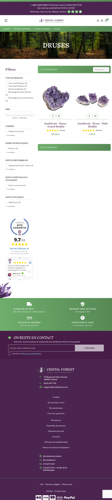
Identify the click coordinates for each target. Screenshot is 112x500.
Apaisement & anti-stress (20, 165)
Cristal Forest (49, 464)
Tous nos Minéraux (17, 83)
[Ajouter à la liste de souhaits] (69, 81)
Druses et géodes (17, 89)
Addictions (14, 202)
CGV (42, 484)
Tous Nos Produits (17, 86)
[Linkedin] (76, 11)
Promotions (56, 420)
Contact (56, 397)
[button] (19, 69)
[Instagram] (72, 11)
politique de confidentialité (31, 353)
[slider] (7, 115)
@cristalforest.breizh (52, 456)
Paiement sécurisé (56, 431)
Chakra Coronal (16, 131)
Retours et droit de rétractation (56, 447)
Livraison (56, 436)
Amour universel (17, 185)
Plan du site (67, 484)
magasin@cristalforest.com (56, 387)
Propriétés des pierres (56, 425)
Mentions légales (53, 484)
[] (59, 116)
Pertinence (101, 69)
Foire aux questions (56, 413)
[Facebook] (68, 11)
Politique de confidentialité (56, 442)
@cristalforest (49, 460)
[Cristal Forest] (56, 371)
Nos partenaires (56, 408)
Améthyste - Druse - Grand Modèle (56, 124)
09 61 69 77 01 (50, 383)
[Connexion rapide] (102, 20)
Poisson (13, 148)
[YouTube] (80, 11)
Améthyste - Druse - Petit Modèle (92, 124)
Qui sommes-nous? (56, 402)
